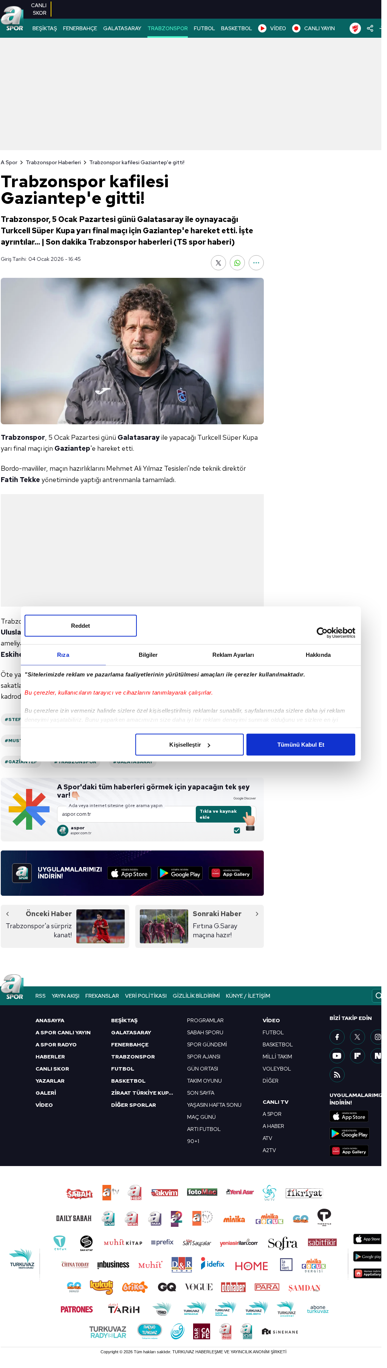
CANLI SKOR (52, 1068)
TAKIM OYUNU (204, 1080)
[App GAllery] (230, 873)
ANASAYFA (50, 1020)
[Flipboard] (357, 1055)
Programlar (205, 1020)
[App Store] (129, 873)
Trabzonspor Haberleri (53, 162)
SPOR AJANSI (203, 1056)
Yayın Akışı (65, 995)
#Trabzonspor (75, 762)
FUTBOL (204, 28)
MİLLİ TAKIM (277, 1056)
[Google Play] (180, 873)
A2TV (269, 1150)
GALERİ (46, 1092)
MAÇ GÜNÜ (201, 1117)
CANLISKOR (38, 9)
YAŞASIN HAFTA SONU (214, 1104)
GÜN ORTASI (202, 1068)
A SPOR (272, 1114)
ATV (267, 1138)
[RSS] (337, 1074)
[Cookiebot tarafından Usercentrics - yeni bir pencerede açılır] (322, 633)
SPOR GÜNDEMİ (207, 1044)
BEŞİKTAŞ (45, 28)
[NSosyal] (377, 1055)
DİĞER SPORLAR (133, 1104)
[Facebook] (337, 1036)
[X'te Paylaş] (218, 262)
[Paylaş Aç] (370, 28)
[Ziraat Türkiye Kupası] (355, 28)
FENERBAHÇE (80, 28)
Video (271, 1020)
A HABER (273, 1126)
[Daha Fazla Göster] (256, 262)
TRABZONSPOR (167, 28)
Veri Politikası (146, 995)
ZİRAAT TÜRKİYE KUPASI (144, 1092)
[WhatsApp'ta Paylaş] (237, 262)
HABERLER (50, 1056)
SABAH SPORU (205, 1032)
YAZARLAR (50, 1080)
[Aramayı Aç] (379, 996)
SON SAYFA (200, 1092)
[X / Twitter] (357, 1036)
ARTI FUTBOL (204, 1129)
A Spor (9, 162)
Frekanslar (102, 995)
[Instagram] (377, 1036)
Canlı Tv (275, 1101)
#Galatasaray (133, 762)
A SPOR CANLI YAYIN (63, 1032)
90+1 (193, 1141)
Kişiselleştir (185, 744)
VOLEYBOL (277, 1068)
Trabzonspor (23, 437)
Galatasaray (139, 437)
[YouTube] (337, 1055)
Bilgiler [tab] (148, 655)
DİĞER (271, 1080)
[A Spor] (12, 19)
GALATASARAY (122, 28)
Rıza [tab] (63, 655)
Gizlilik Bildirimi (196, 995)
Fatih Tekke (20, 479)
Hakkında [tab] (318, 655)
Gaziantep (72, 448)
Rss (41, 995)
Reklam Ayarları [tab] (233, 655)
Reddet (80, 625)
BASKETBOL (236, 28)
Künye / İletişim (248, 995)
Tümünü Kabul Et (300, 744)
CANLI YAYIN (319, 28)
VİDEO (278, 28)
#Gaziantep (21, 762)
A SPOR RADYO (56, 1044)
